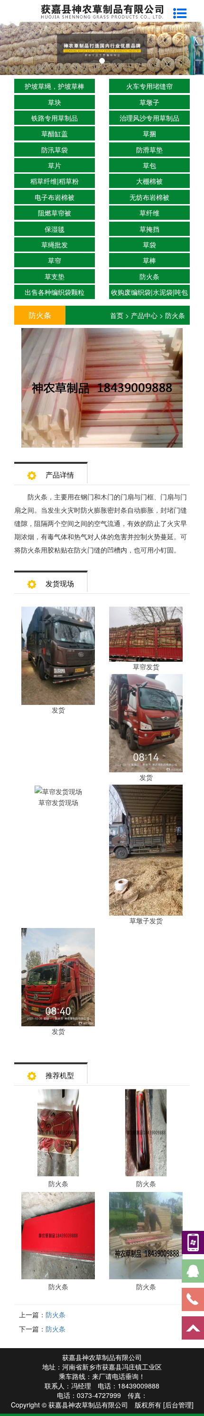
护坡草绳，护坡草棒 (54, 86)
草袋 (149, 244)
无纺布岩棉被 (149, 197)
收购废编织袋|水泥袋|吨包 (149, 292)
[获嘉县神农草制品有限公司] (102, 10)
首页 (116, 315)
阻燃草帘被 (54, 212)
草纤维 (149, 212)
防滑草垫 (149, 149)
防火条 (149, 276)
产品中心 (144, 315)
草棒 (149, 260)
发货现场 (60, 583)
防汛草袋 (54, 149)
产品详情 (60, 474)
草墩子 (149, 102)
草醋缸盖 (54, 133)
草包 (149, 165)
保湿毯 (55, 229)
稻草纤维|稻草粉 (54, 181)
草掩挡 (149, 229)
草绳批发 (54, 244)
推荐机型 (60, 1075)
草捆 (149, 133)
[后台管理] (178, 1404)
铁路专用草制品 (54, 117)
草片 (54, 165)
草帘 (54, 260)
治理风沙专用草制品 (149, 117)
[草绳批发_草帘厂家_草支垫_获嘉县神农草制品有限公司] (102, 48)
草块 (54, 102)
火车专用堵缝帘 (149, 86)
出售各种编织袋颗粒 (54, 292)
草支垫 (55, 276)
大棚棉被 (149, 181)
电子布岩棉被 (54, 197)
